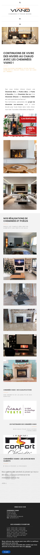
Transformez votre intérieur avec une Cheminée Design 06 (20, 193)
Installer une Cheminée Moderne (20, 243)
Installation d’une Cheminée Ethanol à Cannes (20, 269)
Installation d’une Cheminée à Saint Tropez (20, 345)
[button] (20, 2)
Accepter (6, 552)
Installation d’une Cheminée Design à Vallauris (20, 294)
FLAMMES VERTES (20, 410)
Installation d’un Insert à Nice (20, 370)
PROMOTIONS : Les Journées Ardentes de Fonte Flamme (20, 125)
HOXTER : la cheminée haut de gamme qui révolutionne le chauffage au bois (20, 157)
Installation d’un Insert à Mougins (20, 319)
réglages (28, 546)
